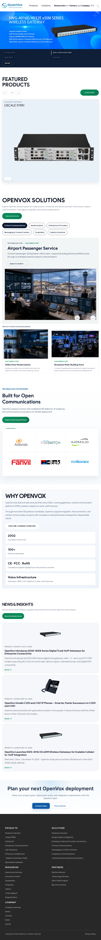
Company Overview (13, 907)
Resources (59, 5)
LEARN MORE (89, 92)
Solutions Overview (59, 833)
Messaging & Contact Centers (64, 850)
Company (85, 5)
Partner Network (58, 872)
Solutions (46, 5)
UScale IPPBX (10, 837)
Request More (11, 897)
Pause (7, 63)
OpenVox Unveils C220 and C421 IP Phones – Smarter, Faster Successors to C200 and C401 (50, 704)
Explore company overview (22, 526)
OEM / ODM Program (60, 880)
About (7, 911)
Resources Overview (13, 872)
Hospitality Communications (63, 854)
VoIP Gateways (11, 850)
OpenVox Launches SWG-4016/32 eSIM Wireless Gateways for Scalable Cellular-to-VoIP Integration (50, 753)
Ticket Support (11, 893)
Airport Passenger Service (33, 248)
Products (33, 5)
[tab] (14, 225)
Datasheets (10, 880)
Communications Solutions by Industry (67, 858)
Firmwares (9, 885)
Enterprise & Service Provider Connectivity (69, 841)
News (7, 920)
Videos (8, 889)
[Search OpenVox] (97, 5)
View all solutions (12, 216)
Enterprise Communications (16, 845)
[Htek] (50, 462)
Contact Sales (41, 806)
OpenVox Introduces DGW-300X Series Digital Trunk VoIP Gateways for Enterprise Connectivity (45, 652)
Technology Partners (60, 876)
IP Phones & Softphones (15, 854)
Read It (8, 670)
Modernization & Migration (62, 837)
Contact (8, 915)
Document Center (12, 876)
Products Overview (13, 833)
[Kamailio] (80, 442)
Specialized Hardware (14, 862)
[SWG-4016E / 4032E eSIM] (50, 29)
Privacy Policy (90, 934)
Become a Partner (59, 885)
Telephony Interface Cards (16, 858)
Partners (73, 5)
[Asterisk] (21, 442)
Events (8, 924)
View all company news (13, 616)
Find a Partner (60, 806)
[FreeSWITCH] (50, 442)
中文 (92, 5)
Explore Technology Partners (16, 420)
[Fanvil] (21, 462)
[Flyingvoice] (80, 462)
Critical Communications (62, 845)
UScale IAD (9, 841)
